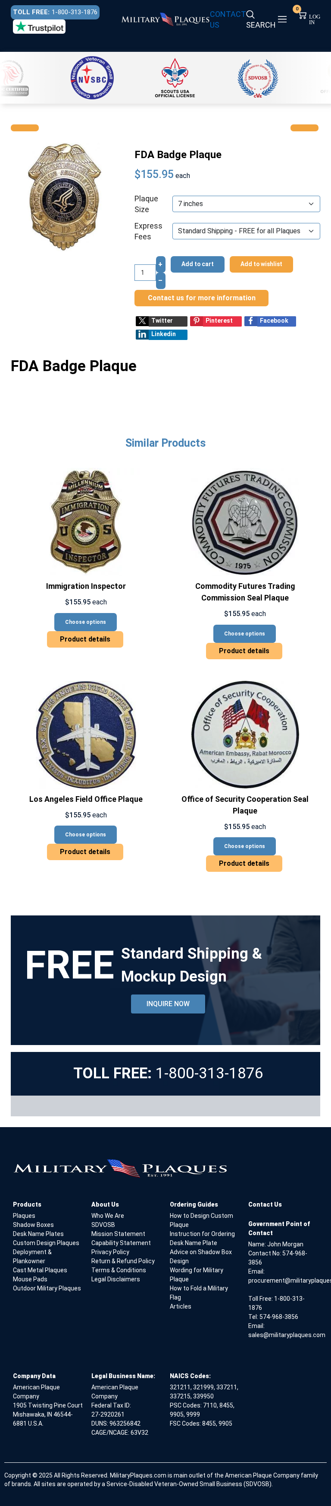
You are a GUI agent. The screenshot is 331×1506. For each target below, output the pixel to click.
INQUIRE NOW (168, 1004)
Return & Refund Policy (123, 1261)
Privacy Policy (110, 1252)
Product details (85, 639)
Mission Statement (118, 1233)
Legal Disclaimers (115, 1279)
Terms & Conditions (118, 1270)
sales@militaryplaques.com (286, 1334)
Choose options (85, 622)
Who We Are (107, 1215)
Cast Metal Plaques (40, 1270)
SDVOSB (103, 1224)
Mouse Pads (30, 1279)
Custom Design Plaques (46, 1242)
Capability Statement (121, 1242)
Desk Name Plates (38, 1233)
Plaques (24, 1215)
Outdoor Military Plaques (47, 1288)
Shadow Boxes (33, 1224)
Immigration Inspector (86, 586)
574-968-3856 (278, 1316)
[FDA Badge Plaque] (65, 196)
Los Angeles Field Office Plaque (86, 799)
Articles (180, 1306)
